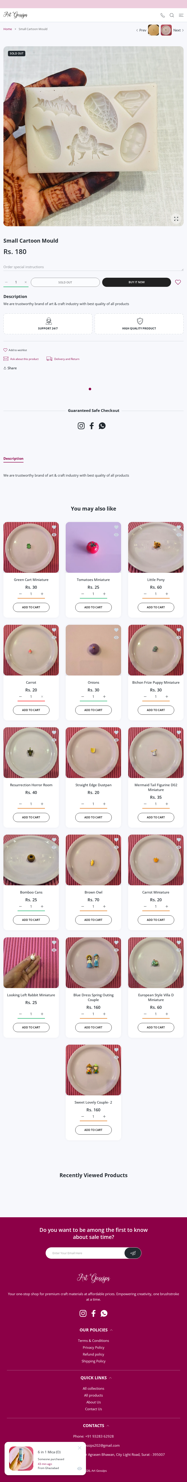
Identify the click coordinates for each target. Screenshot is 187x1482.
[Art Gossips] (15, 15)
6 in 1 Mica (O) (49, 1452)
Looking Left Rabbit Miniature (31, 995)
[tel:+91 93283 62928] (162, 15)
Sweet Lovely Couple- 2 (93, 1102)
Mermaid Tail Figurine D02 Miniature (155, 787)
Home (7, 29)
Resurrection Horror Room (31, 785)
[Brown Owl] (93, 860)
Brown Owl (93, 892)
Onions (93, 682)
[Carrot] (31, 650)
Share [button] (12, 368)
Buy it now (137, 282)
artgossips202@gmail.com (99, 1445)
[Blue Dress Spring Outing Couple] (93, 962)
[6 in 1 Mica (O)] (21, 1458)
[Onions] (93, 650)
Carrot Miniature (155, 892)
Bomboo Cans (31, 892)
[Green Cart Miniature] (31, 547)
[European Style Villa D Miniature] (156, 962)
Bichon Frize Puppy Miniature (155, 682)
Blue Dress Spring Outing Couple (93, 997)
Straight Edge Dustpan (93, 785)
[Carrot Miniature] (156, 860)
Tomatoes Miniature (93, 580)
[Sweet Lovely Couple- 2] (93, 1070)
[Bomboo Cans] (31, 860)
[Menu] (181, 15)
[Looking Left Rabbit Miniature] (31, 962)
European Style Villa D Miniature (156, 997)
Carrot (31, 682)
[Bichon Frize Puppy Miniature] (156, 650)
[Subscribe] (132, 1253)
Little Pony (155, 580)
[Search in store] (172, 15)
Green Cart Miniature (31, 580)
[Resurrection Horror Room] (31, 752)
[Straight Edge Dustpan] (93, 752)
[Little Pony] (156, 547)
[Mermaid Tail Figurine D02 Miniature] (156, 752)
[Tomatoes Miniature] (93, 547)
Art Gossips (99, 1471)
